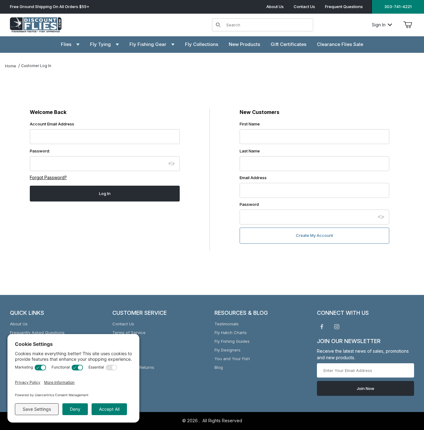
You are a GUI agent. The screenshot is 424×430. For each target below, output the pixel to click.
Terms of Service (129, 332)
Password (249, 204)
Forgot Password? (48, 177)
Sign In (379, 24)
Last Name (250, 150)
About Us (275, 6)
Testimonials (226, 323)
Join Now (365, 388)
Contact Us (304, 6)
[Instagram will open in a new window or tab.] (337, 327)
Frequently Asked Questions (37, 332)
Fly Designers (227, 349)
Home (10, 66)
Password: (40, 150)
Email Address (253, 177)
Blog (218, 367)
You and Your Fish (232, 358)
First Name (250, 123)
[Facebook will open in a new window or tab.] (322, 327)
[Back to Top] (405, 391)
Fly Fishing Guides (232, 341)
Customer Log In (36, 65)
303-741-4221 (398, 6)
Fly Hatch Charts (230, 332)
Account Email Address (52, 123)
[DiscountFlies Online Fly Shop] (35, 24)
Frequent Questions (344, 6)
